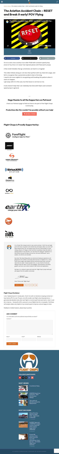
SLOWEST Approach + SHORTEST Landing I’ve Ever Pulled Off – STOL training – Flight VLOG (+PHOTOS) (34, 426)
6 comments (32, 431)
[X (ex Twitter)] (26, 377)
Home (5, 6)
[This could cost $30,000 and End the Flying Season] (23, 403)
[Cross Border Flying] (23, 388)
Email (23, 336)
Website (39, 336)
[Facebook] (29, 377)
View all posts (19, 285)
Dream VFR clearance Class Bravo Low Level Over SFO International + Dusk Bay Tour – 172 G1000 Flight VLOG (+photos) (34, 439)
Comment (8, 318)
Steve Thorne (15, 17)
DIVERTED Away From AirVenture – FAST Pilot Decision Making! (34, 395)
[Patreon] (32, 377)
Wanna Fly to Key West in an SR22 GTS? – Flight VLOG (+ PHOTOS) (34, 415)
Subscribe (30, 53)
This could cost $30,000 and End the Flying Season (34, 402)
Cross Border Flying (34, 386)
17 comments (32, 419)
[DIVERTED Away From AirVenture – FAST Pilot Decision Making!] (23, 395)
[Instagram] (23, 377)
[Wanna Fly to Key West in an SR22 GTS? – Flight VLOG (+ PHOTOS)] (23, 415)
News (9, 6)
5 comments (32, 446)
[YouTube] (20, 377)
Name (8, 336)
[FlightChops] (29, 362)
